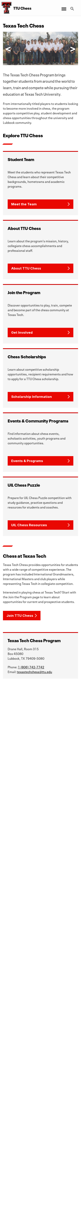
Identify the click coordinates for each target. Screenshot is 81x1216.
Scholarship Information (31, 397)
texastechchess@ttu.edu (34, 671)
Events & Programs (27, 461)
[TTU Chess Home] (5, 8)
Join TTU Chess (19, 616)
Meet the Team (24, 204)
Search (72, 6)
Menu (64, 6)
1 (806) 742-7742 (31, 666)
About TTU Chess (26, 268)
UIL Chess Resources (29, 525)
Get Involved (22, 332)
